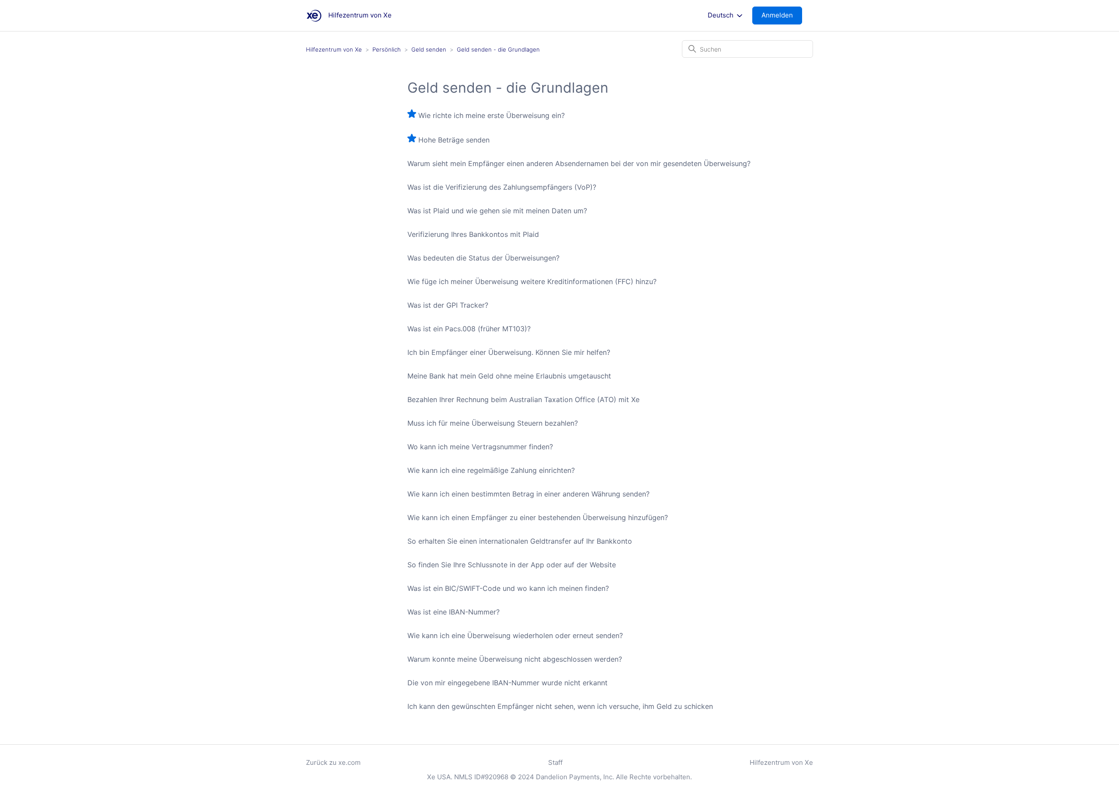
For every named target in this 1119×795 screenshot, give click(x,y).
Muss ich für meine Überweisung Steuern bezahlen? (492, 423)
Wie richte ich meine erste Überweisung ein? (491, 115)
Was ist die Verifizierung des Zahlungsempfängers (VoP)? (501, 187)
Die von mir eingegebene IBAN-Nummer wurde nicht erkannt (507, 682)
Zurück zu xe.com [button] (333, 762)
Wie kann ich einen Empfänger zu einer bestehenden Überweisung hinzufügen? (537, 517)
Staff (555, 762)
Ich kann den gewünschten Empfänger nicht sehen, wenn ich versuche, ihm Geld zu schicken (560, 706)
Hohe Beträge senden (454, 139)
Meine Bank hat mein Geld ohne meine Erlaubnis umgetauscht (509, 375)
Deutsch (721, 15)
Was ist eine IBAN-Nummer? (453, 612)
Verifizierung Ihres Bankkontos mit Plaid (473, 234)
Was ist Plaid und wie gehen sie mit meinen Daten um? (497, 210)
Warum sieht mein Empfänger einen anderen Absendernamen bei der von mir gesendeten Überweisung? (579, 163)
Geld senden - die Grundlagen (498, 49)
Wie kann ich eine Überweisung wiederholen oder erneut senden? (515, 635)
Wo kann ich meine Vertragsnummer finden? (480, 446)
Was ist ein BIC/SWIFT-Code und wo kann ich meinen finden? (508, 588)
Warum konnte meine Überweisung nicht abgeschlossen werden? (514, 659)
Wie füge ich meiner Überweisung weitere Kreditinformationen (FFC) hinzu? (532, 281)
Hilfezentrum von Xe (334, 49)
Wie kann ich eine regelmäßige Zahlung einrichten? (491, 470)
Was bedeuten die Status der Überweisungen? (483, 257)
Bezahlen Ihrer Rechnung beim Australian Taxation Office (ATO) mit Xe (523, 399)
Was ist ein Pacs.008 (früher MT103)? (469, 328)
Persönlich (386, 49)
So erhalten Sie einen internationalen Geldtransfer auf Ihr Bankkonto (519, 541)
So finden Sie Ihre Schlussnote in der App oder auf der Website (511, 564)
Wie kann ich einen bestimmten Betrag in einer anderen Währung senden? (528, 493)
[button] (781, 15)
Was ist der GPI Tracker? (447, 305)
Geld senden (428, 49)
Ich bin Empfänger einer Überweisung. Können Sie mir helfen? (508, 352)
